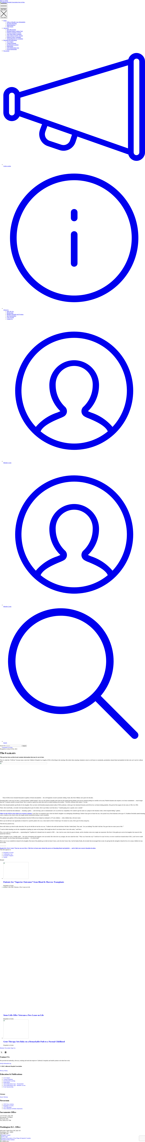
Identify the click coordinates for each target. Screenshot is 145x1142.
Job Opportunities (11, 316)
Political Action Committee (14, 37)
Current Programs (11, 43)
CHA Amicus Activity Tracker (15, 35)
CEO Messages (7, 1107)
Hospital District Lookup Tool (15, 31)
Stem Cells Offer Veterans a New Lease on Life (23, 1015)
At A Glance (10, 41)
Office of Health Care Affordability (16, 22)
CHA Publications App (13, 48)
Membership (10, 313)
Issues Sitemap (4, 1097)
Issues (5, 20)
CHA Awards (10, 317)
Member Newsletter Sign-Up (7, 1048)
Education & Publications (10, 40)
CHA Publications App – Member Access (14, 1085)
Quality (5, 857)
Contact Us (10, 319)
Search (24, 745)
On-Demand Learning (12, 44)
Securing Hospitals (12, 23)
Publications (10, 46)
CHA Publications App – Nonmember (13, 1084)
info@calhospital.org (5, 1063)
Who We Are (10, 311)
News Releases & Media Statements (12, 1108)
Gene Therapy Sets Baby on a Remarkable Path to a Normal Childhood (34, 1042)
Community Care (8, 854)
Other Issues (10, 26)
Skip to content (4, 0)
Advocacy (6, 28)
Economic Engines (8, 855)
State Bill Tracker (11, 29)
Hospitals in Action (7, 747)
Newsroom (6, 51)
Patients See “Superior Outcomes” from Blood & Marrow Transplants (33, 882)
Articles (8, 1104)
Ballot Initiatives (11, 25)
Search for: (3, 745)
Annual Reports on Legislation (15, 38)
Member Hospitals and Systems (15, 314)
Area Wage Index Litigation (14, 34)
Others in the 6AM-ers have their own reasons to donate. (16, 813)
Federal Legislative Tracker (14, 32)
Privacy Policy (4, 1070)
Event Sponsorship (12, 49)
